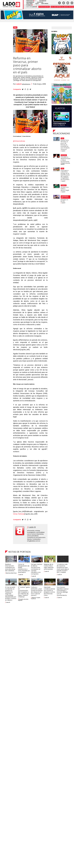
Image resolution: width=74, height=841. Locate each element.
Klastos (60, 108)
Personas (31, 1)
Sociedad (42, 0)
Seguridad (30, 2)
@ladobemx (26, 84)
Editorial (44, 3)
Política (40, 2)
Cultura (29, 3)
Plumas (29, 5)
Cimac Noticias (18, 514)
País (37, 3)
